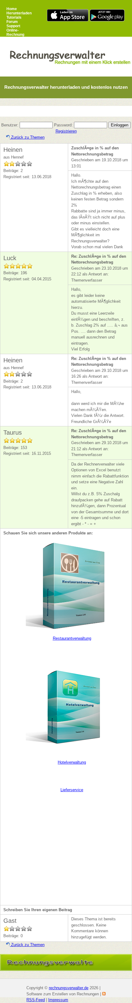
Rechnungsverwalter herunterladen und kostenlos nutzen (66, 87)
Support (13, 26)
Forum (12, 22)
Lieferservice (71, 790)
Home (11, 9)
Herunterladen (19, 13)
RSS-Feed (35, 999)
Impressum (58, 999)
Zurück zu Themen (27, 137)
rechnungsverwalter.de (68, 988)
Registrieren (66, 131)
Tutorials (13, 17)
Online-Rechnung (15, 32)
